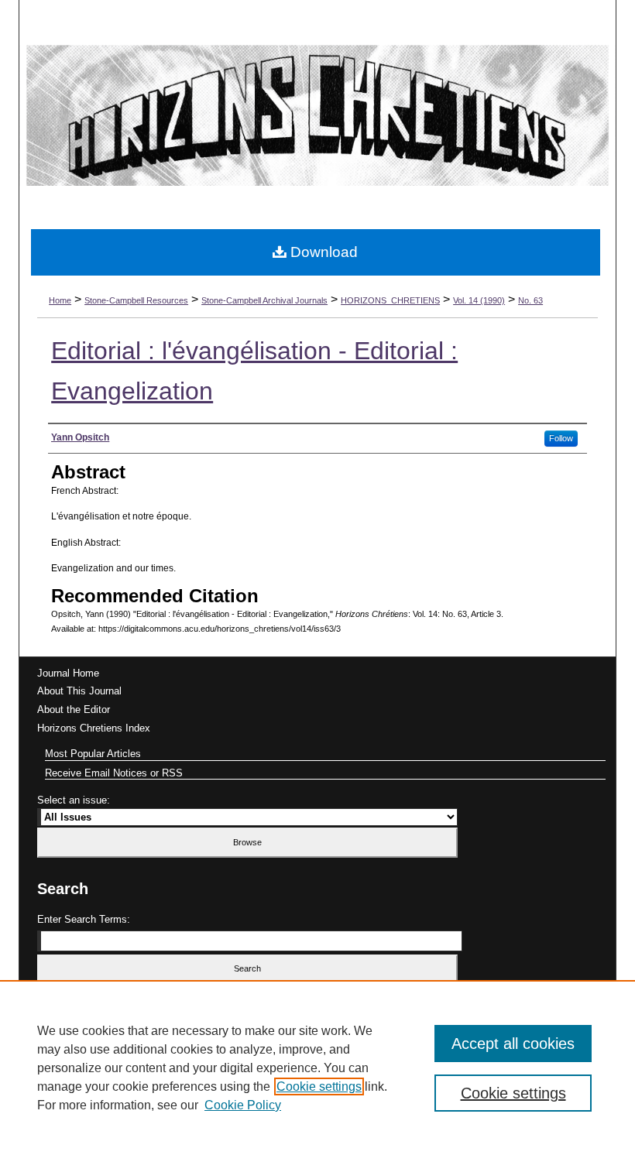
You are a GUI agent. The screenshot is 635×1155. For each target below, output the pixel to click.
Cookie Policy (242, 1105)
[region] (317, 1067)
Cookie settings (319, 1086)
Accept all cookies (513, 1043)
